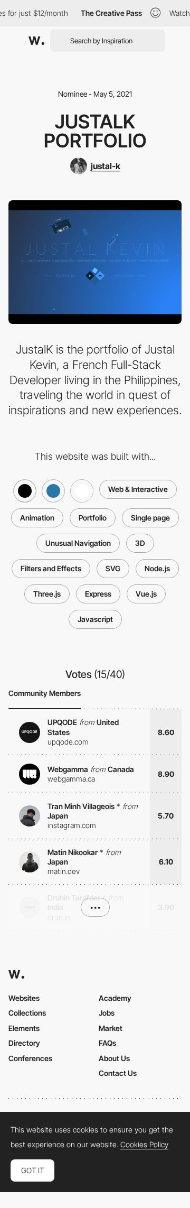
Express (98, 593)
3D (140, 542)
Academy (115, 997)
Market (110, 1028)
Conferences (30, 1058)
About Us (114, 1058)
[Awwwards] (36, 40)
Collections (27, 1012)
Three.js (47, 593)
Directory (24, 1042)
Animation (37, 517)
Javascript (95, 619)
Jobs (107, 1012)
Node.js (157, 568)
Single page (150, 517)
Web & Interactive (138, 489)
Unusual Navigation (78, 542)
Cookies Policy (144, 1144)
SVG (113, 568)
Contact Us (118, 1072)
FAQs (107, 1042)
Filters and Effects (51, 568)
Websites (24, 997)
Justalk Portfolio (95, 131)
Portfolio (93, 517)
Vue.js (146, 593)
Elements (24, 1028)
